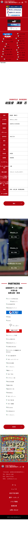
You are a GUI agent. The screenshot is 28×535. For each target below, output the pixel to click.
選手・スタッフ (14, 497)
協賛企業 (14, 506)
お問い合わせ (14, 510)
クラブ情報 (14, 501)
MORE (14, 427)
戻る (14, 203)
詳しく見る (14, 237)
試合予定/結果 (14, 493)
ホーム (14, 485)
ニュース (14, 489)
